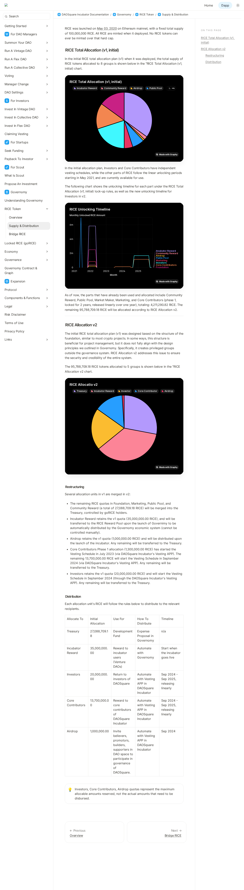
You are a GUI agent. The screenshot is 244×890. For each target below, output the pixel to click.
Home (208, 5)
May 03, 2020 (107, 28)
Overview (76, 835)
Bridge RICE (173, 835)
